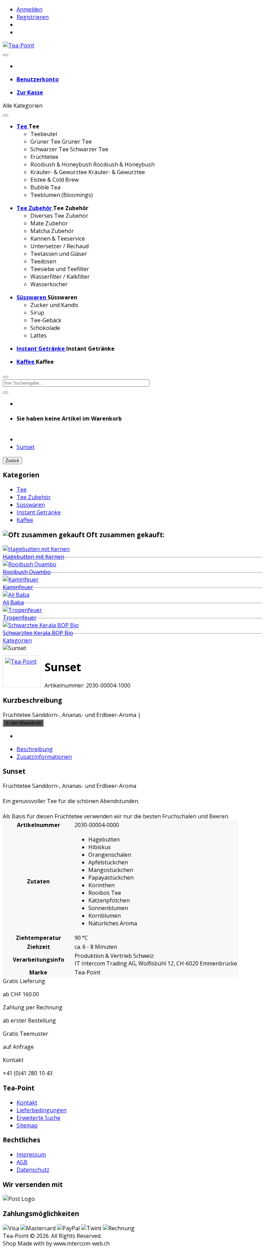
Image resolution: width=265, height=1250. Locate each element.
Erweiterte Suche (38, 1118)
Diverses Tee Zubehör (59, 215)
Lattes (38, 335)
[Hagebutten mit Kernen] (36, 549)
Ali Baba (13, 602)
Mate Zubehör (49, 223)
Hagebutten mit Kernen (33, 556)
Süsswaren (31, 505)
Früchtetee (44, 157)
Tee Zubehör (34, 497)
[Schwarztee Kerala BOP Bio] (41, 625)
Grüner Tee (45, 141)
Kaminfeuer (18, 587)
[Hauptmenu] (5, 55)
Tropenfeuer (20, 617)
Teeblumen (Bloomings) (61, 195)
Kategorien (17, 640)
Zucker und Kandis (54, 305)
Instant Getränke (39, 512)
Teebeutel (43, 134)
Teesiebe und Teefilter (59, 269)
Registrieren (33, 17)
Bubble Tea (45, 187)
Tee (22, 489)
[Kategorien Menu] (5, 115)
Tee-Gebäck (45, 320)
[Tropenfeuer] (22, 610)
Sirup (37, 312)
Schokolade (45, 328)
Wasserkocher (49, 284)
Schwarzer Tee (49, 149)
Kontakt (27, 1102)
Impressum (31, 1154)
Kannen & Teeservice (57, 238)
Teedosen (43, 261)
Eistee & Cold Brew (54, 179)
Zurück (12, 460)
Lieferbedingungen (42, 1110)
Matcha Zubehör (52, 231)
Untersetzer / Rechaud (59, 246)
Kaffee (25, 520)
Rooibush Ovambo (27, 572)
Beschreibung (35, 749)
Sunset (26, 447)
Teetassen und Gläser (58, 254)
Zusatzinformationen (44, 757)
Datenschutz (33, 1169)
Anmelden (29, 9)
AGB (22, 1162)
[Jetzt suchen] (5, 393)
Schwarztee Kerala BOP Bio (38, 633)
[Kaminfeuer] (21, 579)
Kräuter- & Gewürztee (58, 172)
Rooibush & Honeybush (61, 164)
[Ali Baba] (16, 595)
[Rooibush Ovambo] (29, 564)
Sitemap (27, 1125)
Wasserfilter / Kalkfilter (60, 276)
